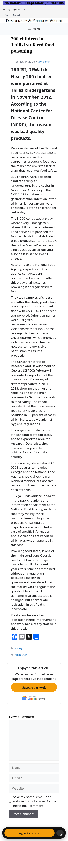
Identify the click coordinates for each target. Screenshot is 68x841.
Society (18, 648)
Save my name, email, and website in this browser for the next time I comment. (35, 801)
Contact (16, 15)
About (8, 15)
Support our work (34, 687)
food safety (21, 654)
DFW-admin (43, 61)
